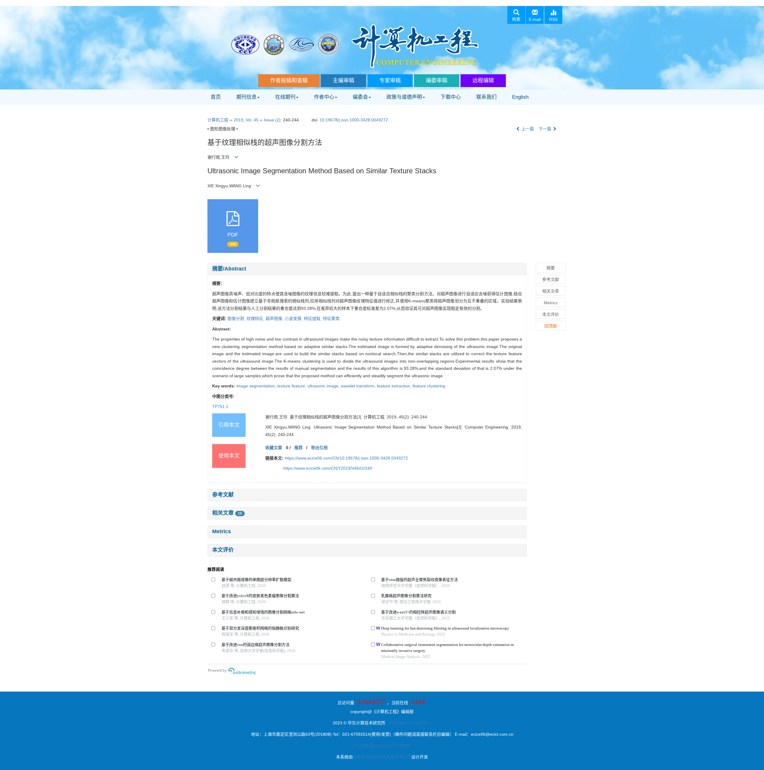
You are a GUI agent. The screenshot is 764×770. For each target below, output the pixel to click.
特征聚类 (331, 318)
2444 (418, 702)
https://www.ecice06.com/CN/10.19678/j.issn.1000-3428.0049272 (346, 458)
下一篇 (545, 128)
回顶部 (550, 326)
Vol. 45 (252, 119)
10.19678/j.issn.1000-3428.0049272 (354, 119)
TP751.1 (220, 406)
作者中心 (324, 97)
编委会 (360, 97)
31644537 (371, 702)
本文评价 (223, 550)
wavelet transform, (359, 386)
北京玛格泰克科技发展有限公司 (382, 756)
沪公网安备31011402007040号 (382, 745)
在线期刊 (285, 97)
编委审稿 (436, 81)
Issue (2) (272, 119)
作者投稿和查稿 (289, 81)
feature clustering (428, 386)
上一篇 (527, 128)
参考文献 (223, 495)
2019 (238, 119)
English (520, 97)
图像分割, (237, 318)
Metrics (221, 531)
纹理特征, (256, 318)
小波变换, (294, 318)
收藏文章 (273, 447)
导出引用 (319, 447)
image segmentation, (256, 386)
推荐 (298, 447)
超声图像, (275, 318)
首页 (216, 97)
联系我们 (486, 97)
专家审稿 (390, 81)
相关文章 (227, 513)
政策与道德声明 (404, 97)
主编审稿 (343, 81)
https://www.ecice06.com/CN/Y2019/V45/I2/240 (327, 468)
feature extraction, (394, 386)
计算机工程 (217, 119)
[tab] (367, 269)
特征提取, (313, 318)
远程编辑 (483, 81)
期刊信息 (246, 97)
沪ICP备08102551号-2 (410, 722)
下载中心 (450, 97)
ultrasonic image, (324, 386)
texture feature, (292, 386)
